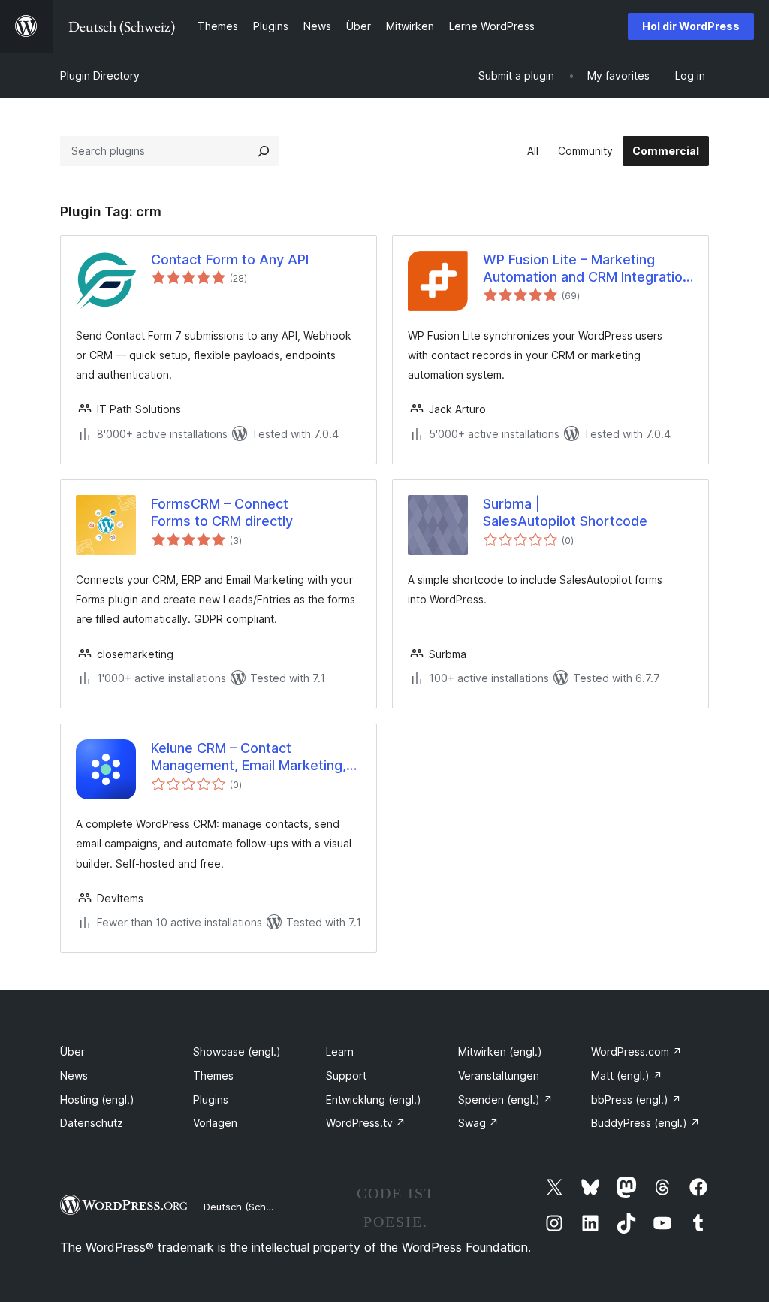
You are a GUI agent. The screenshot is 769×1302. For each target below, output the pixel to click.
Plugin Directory (100, 75)
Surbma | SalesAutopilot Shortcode (565, 512)
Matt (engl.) (626, 1075)
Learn (340, 1051)
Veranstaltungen (498, 1075)
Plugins (210, 1099)
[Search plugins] (264, 151)
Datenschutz (91, 1122)
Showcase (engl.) (237, 1051)
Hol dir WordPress (691, 26)
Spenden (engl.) (505, 1099)
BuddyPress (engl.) (645, 1122)
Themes (213, 1075)
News (74, 1075)
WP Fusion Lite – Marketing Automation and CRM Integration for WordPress (586, 269)
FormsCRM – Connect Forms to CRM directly (222, 512)
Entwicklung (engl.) (373, 1099)
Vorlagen (215, 1122)
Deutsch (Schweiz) (247, 1207)
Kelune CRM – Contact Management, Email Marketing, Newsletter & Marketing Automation (248, 757)
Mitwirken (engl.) (500, 1051)
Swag (478, 1122)
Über (72, 1051)
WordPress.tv (366, 1122)
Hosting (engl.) (97, 1099)
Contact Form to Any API (230, 259)
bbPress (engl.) (636, 1099)
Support (346, 1075)
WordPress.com (636, 1051)
